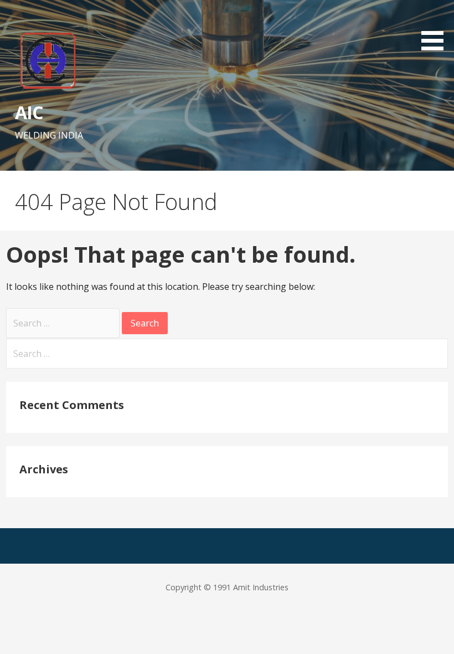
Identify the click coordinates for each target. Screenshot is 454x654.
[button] (436, 27)
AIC (29, 112)
